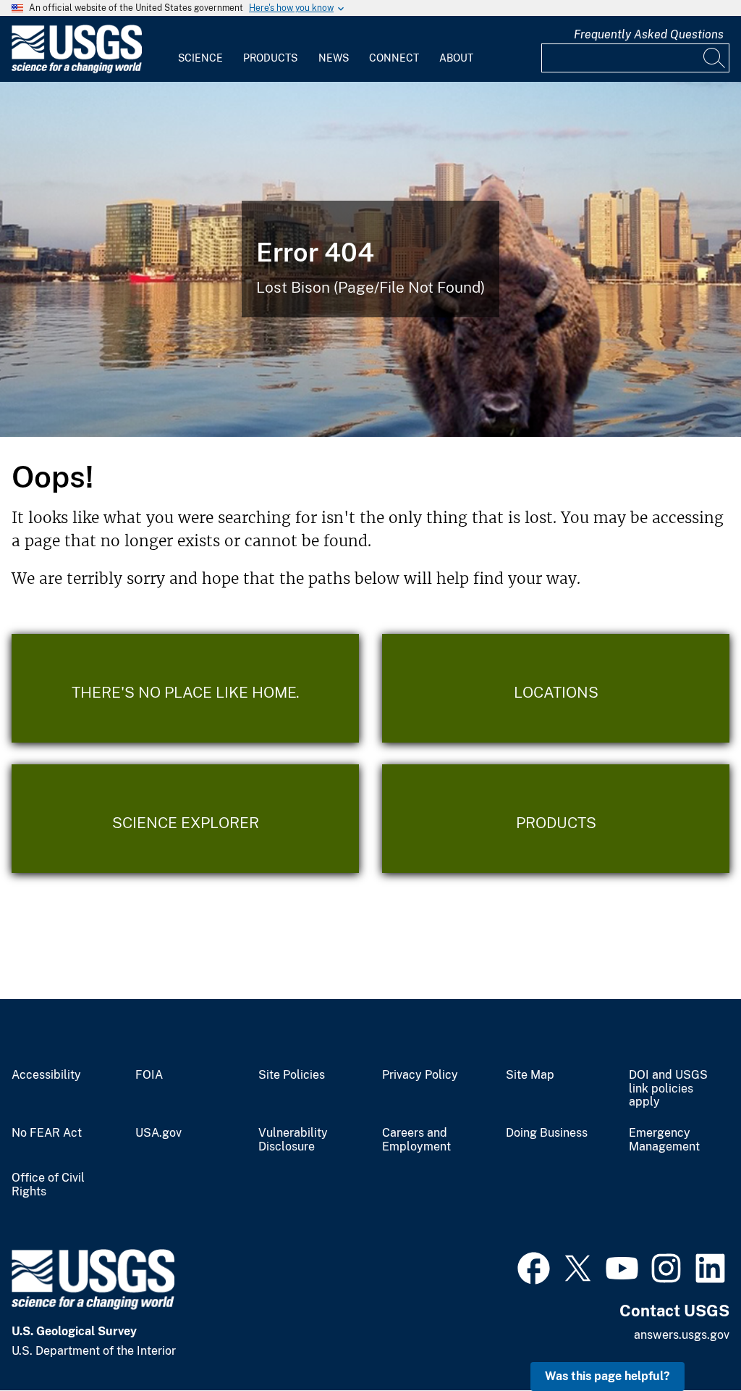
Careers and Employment (416, 1140)
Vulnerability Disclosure (293, 1140)
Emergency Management (664, 1140)
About (456, 58)
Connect (394, 58)
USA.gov (158, 1133)
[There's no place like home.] (185, 688)
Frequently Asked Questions (649, 34)
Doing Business (547, 1133)
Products (270, 58)
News (333, 58)
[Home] (77, 70)
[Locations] (555, 688)
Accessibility (46, 1075)
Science (200, 58)
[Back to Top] (688, 1338)
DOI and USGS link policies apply (668, 1089)
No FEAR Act (47, 1133)
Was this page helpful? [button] (607, 1376)
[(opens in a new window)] (534, 1266)
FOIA (149, 1075)
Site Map (530, 1075)
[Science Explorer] (185, 818)
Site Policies (291, 1075)
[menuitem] (200, 49)
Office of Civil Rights (48, 1184)
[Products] (555, 818)
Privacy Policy (420, 1075)
